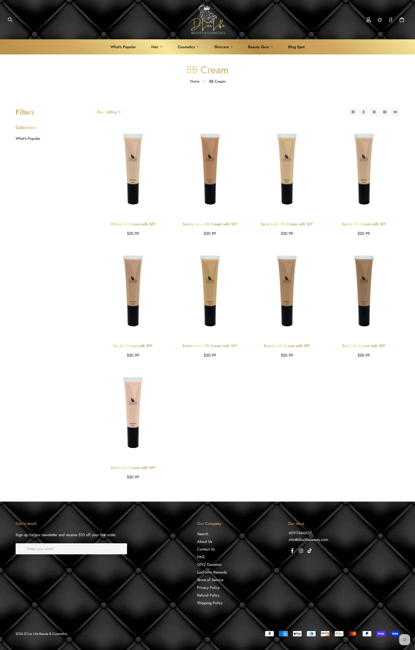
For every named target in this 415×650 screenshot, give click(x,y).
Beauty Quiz (258, 47)
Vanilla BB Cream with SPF (363, 224)
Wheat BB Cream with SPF (132, 224)
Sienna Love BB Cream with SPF (210, 224)
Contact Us (206, 549)
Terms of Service (210, 580)
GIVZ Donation (209, 564)
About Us (204, 541)
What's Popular (123, 47)
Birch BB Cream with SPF (363, 346)
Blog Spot (296, 47)
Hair (155, 47)
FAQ (201, 557)
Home (194, 81)
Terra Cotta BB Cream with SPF (287, 224)
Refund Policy (208, 595)
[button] (400, 19)
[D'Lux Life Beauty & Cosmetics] (207, 19)
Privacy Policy (208, 587)
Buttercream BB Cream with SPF (210, 346)
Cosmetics (186, 47)
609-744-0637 (300, 533)
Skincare (221, 47)
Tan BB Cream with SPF (133, 346)
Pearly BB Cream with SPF (133, 467)
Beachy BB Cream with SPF (287, 346)
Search (202, 534)
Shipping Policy (210, 603)
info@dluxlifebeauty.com (308, 539)
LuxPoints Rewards (212, 572)
